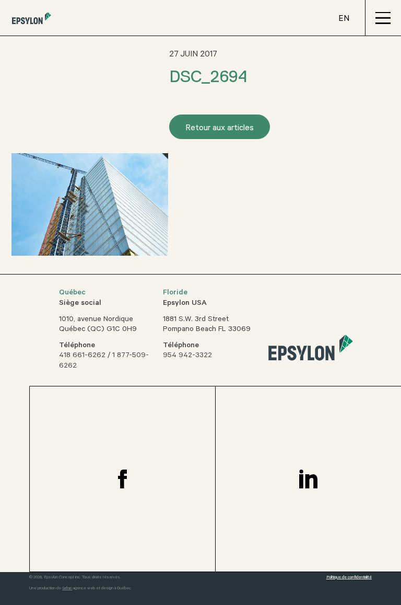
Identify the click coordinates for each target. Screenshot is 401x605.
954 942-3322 (187, 356)
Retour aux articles (219, 128)
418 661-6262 (82, 356)
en (343, 19)
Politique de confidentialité (349, 577)
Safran (67, 588)
